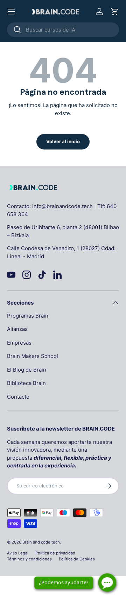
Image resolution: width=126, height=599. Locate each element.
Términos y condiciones (29, 559)
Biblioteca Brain (26, 383)
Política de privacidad (55, 553)
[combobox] (63, 29)
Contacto (18, 396)
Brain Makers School (32, 356)
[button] (114, 11)
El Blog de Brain (26, 369)
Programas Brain (27, 315)
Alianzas (17, 329)
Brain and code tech (41, 542)
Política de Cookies (77, 559)
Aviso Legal (17, 553)
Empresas (19, 342)
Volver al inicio (63, 141)
